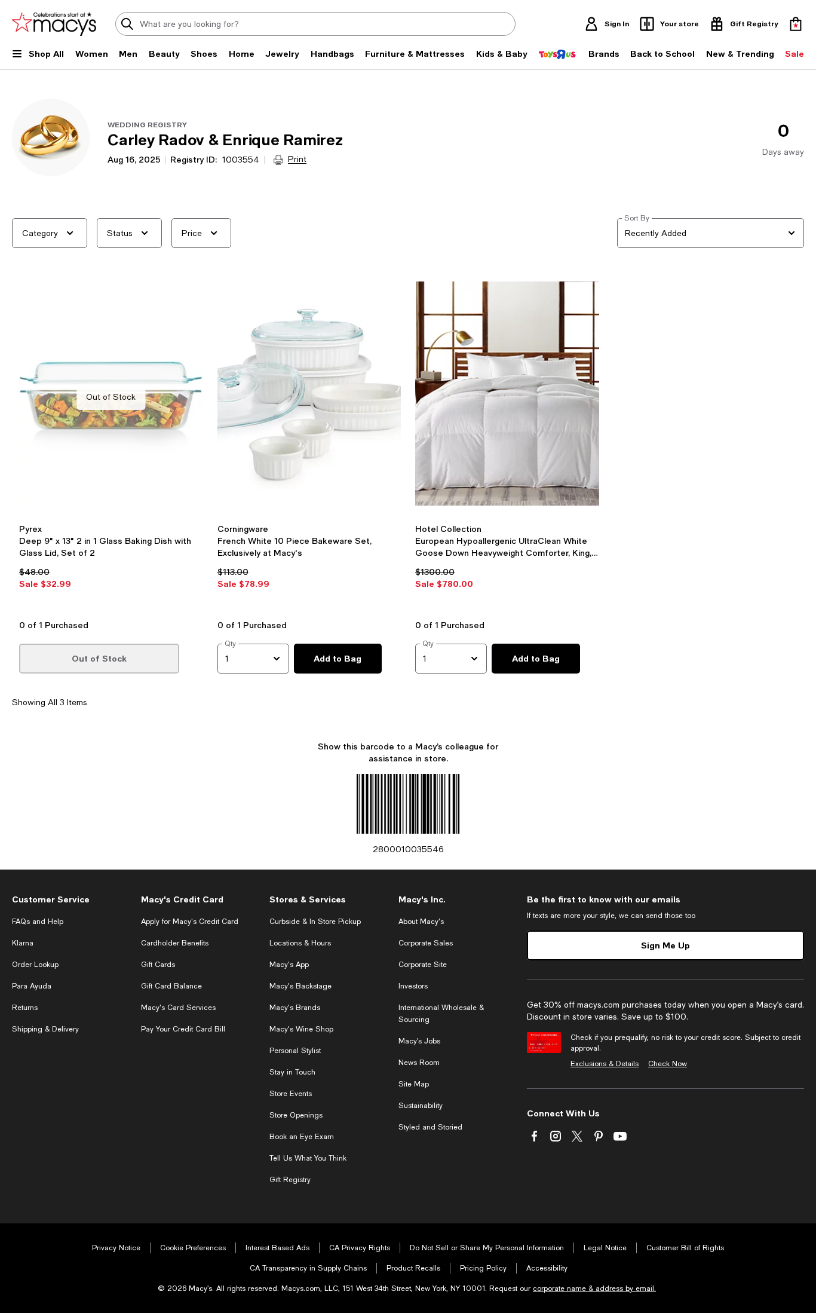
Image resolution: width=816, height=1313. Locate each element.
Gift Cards (158, 964)
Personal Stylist (295, 1050)
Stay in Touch (292, 1072)
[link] (111, 567)
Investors (413, 986)
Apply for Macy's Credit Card (189, 921)
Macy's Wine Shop (301, 1029)
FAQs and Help (37, 921)
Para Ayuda (31, 986)
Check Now (667, 1064)
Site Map (413, 1084)
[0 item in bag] (795, 24)
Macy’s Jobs (419, 1041)
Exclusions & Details (604, 1064)
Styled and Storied (430, 1127)
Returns (25, 1007)
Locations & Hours (300, 943)
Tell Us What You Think (307, 1158)
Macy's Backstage (300, 986)
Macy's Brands (294, 1007)
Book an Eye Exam (301, 1137)
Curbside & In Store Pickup (315, 921)
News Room (419, 1062)
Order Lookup (35, 964)
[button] (111, 446)
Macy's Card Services (178, 1007)
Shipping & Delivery (45, 1029)
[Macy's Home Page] (54, 24)
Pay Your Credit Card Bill (183, 1029)
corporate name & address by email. (594, 1288)
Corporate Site (422, 964)
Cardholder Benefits (174, 943)
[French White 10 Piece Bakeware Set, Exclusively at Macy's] (309, 396)
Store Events (290, 1093)
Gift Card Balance (171, 986)
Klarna (22, 943)
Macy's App (289, 964)
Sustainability (420, 1105)
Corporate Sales (425, 943)
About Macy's (421, 921)
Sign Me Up (665, 945)
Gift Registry (290, 1180)
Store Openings (296, 1115)
